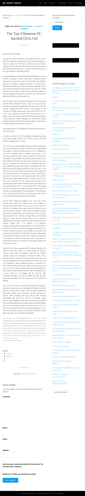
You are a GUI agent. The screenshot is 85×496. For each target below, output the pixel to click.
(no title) (55, 97)
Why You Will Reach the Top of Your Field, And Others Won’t (65, 291)
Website (6, 450)
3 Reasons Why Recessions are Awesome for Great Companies (67, 203)
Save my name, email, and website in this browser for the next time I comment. (23, 465)
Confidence (56, 228)
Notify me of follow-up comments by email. (19, 474)
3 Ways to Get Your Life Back (61, 342)
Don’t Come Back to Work (60, 149)
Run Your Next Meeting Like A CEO (63, 285)
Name (5, 428)
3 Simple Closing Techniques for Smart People (65, 312)
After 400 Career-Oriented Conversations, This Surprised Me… (66, 109)
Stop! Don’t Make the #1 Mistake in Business (59, 382)
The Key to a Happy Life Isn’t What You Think (60, 375)
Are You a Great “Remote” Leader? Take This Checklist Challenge (67, 159)
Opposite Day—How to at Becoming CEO (67, 261)
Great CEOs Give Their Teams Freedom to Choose (66, 306)
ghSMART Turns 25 (58, 180)
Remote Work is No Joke (60, 145)
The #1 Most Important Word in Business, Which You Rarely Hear (65, 280)
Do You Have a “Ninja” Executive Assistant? (66, 224)
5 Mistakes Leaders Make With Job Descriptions (63, 139)
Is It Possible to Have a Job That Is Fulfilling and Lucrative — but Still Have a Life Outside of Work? (66, 167)
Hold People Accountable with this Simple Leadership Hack (66, 323)
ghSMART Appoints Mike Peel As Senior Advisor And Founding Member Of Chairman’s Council (67, 268)
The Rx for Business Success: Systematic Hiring (65, 102)
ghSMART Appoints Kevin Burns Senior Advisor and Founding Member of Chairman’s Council (67, 255)
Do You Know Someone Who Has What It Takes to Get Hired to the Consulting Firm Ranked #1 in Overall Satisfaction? (66, 211)
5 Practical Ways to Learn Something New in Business (66, 351)
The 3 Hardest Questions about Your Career (66, 300)
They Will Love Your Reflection (62, 274)
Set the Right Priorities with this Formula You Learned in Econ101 (67, 330)
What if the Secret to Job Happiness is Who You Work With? (66, 336)
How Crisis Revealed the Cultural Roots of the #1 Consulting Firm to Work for (67, 185)
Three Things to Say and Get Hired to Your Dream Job (66, 218)
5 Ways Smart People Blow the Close (64, 318)
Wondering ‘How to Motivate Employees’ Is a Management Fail (66, 122)
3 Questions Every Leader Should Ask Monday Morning (64, 129)
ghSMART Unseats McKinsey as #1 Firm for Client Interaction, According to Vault (66, 240)
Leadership (31, 373)
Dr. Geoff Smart (12, 3)
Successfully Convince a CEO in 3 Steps (65, 190)
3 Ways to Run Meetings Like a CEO (63, 357)
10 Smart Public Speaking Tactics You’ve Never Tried (65, 369)
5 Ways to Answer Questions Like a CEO (61, 362)
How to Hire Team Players (61, 346)
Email (5, 439)
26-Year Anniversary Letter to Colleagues (66, 153)
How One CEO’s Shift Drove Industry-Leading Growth (67, 115)
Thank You (55, 134)
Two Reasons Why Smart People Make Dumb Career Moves (67, 233)
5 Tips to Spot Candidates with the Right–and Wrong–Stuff (67, 247)
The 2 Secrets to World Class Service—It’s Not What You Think (66, 196)
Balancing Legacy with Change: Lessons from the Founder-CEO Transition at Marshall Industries (67, 90)
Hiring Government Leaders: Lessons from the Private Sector (66, 174)
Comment (6, 396)
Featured (24, 373)
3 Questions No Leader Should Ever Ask (65, 296)
